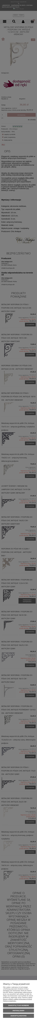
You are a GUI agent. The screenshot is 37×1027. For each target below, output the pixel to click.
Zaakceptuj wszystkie (18, 1016)
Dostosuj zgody (18, 1010)
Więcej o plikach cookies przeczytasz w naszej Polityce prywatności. (17, 1000)
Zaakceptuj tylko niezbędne (18, 1005)
